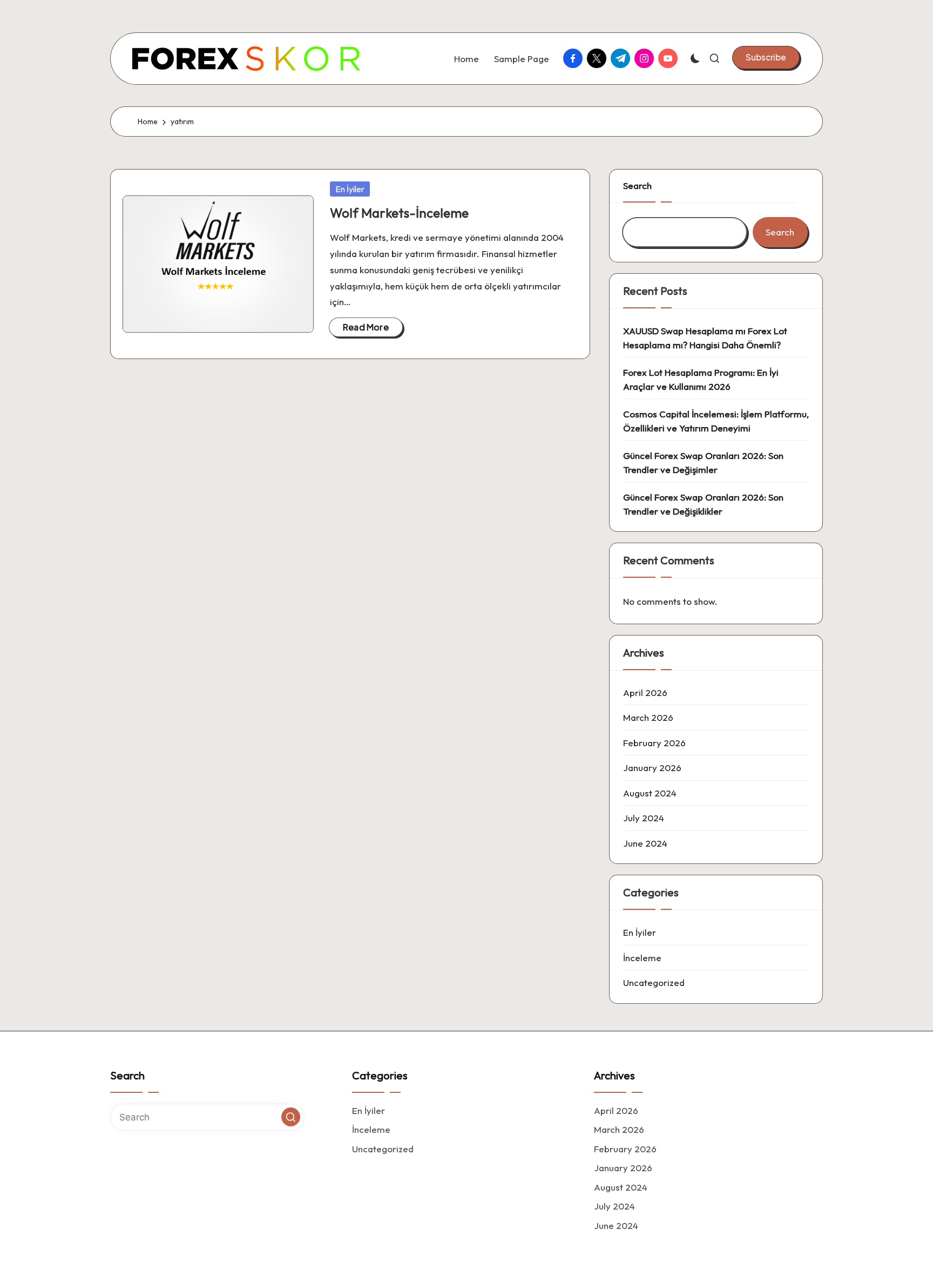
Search (637, 185)
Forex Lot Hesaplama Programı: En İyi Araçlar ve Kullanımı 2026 (701, 379)
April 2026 (645, 692)
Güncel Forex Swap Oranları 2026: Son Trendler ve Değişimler (703, 462)
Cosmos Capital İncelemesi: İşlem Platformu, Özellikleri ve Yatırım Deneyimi (716, 421)
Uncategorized (654, 982)
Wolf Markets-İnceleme (399, 213)
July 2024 (643, 817)
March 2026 (648, 717)
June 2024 (645, 843)
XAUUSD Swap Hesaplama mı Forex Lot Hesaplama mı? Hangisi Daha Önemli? (705, 337)
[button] (766, 57)
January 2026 (652, 767)
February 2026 (654, 742)
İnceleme (642, 957)
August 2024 (650, 793)
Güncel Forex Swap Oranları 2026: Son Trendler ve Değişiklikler (703, 504)
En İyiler (349, 189)
